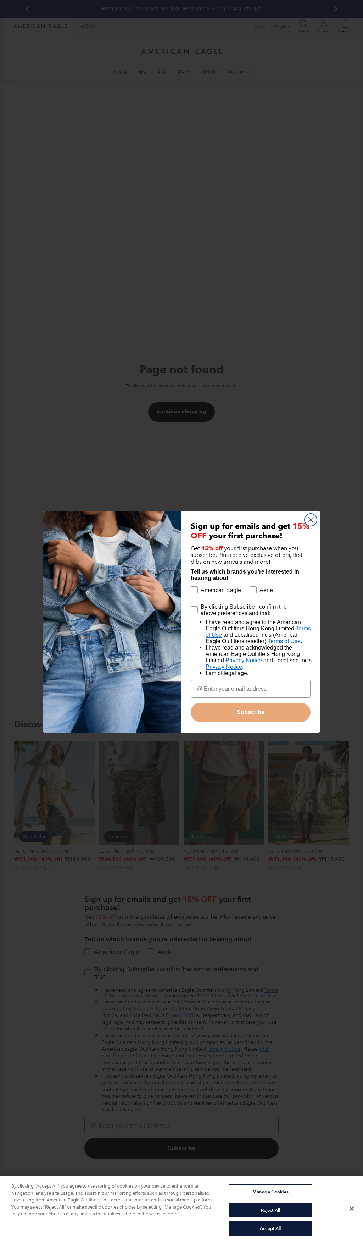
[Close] (351, 1208)
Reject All (270, 1210)
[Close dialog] (311, 520)
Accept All (270, 1228)
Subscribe (250, 712)
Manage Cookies (270, 1191)
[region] (181, 1209)
